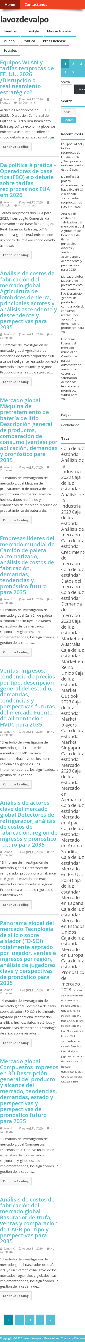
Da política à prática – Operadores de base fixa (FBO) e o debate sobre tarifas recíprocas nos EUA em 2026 (28, 180)
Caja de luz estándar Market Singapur (72, 739)
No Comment (26, 102)
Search (65, 82)
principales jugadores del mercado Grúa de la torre (72, 1056)
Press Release (54, 41)
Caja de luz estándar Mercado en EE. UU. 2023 (72, 868)
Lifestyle (32, 31)
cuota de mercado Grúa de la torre (71, 1005)
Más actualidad (59, 31)
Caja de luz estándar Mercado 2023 (72, 762)
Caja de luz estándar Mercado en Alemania (71, 785)
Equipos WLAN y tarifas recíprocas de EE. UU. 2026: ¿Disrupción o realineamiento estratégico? (27, 77)
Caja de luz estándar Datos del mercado (72, 578)
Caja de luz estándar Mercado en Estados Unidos (73, 920)
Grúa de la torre (75, 1020)
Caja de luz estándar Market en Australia (72, 632)
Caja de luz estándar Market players (71, 713)
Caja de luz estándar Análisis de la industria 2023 (72, 494)
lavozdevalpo (24, 19)
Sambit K (9, 99)
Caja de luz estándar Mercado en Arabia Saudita (72, 840)
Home (10, 4)
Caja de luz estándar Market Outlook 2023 (72, 687)
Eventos (10, 31)
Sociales (10, 50)
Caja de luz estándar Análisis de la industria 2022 (72, 462)
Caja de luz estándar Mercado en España (72, 891)
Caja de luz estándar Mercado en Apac (72, 814)
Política (29, 41)
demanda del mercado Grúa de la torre (71, 1015)
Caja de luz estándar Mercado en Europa (72, 946)
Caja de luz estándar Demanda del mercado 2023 (72, 606)
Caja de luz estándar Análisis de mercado (72, 523)
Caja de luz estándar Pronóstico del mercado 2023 (72, 975)
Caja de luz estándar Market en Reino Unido (72, 661)
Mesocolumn (52, 1338)
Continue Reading (16, 146)
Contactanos (35, 4)
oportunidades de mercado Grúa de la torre (71, 1046)
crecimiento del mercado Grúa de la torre (72, 995)
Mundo (9, 41)
